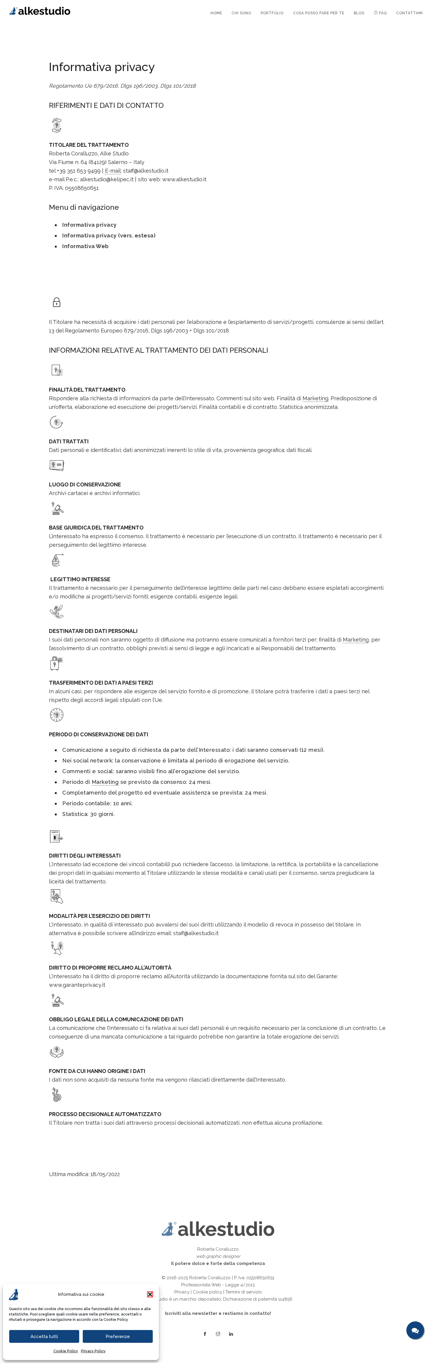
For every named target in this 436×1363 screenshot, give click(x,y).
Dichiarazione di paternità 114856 (257, 1299)
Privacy (182, 1292)
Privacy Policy (93, 1351)
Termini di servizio (243, 1292)
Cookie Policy (116, 1320)
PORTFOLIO (272, 13)
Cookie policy (207, 1292)
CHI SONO (241, 13)
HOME (216, 13)
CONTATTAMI (409, 13)
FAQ (382, 13)
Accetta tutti (44, 1336)
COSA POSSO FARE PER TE (318, 13)
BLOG (359, 13)
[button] (150, 1294)
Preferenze (118, 1336)
